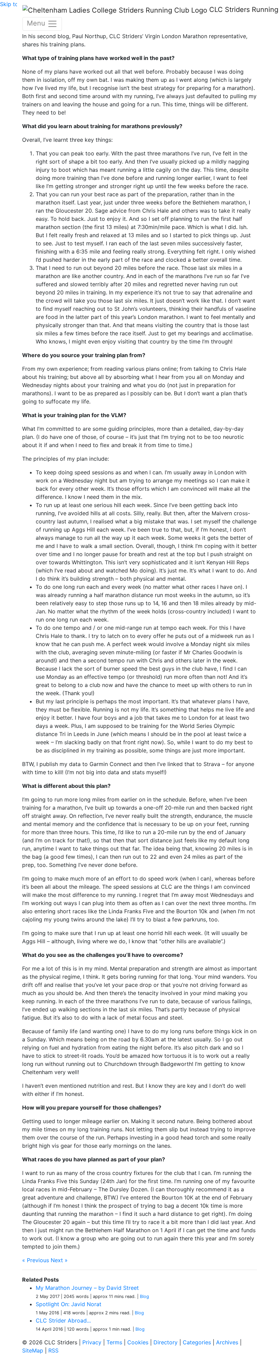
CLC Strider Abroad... (63, 1320)
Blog (144, 1296)
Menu (37, 23)
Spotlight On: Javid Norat (68, 1304)
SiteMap (32, 1350)
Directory (165, 1342)
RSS (53, 1350)
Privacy (91, 1342)
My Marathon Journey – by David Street (87, 1287)
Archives (227, 1342)
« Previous (35, 1260)
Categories (197, 1342)
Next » (59, 1260)
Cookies (137, 1342)
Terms (114, 1342)
